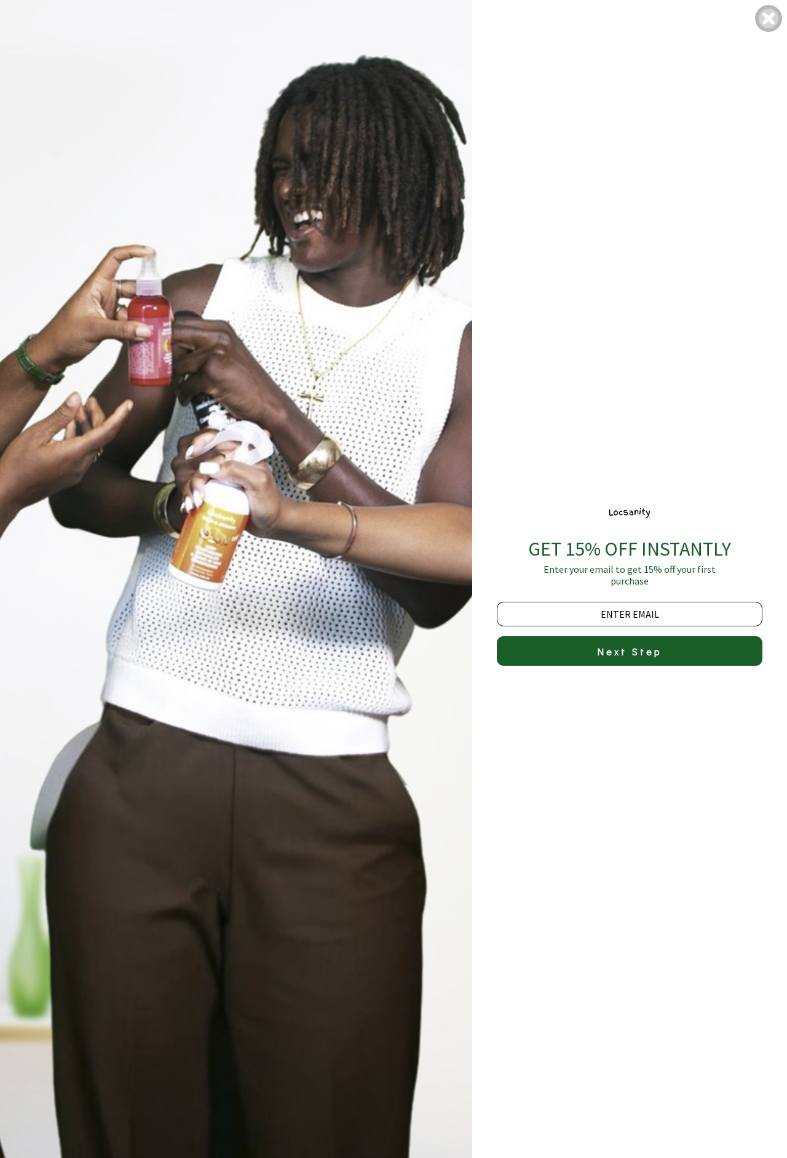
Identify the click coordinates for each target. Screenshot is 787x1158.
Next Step (630, 651)
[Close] (768, 18)
